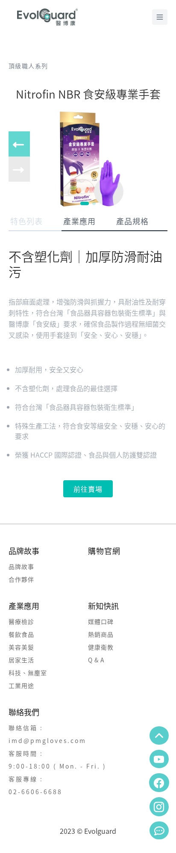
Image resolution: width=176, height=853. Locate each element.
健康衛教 (101, 647)
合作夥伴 (21, 579)
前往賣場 (88, 489)
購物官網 (104, 550)
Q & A (96, 660)
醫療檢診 (21, 621)
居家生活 (21, 660)
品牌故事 (21, 566)
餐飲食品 (21, 634)
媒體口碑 (101, 621)
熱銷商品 (101, 634)
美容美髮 (21, 647)
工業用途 (21, 685)
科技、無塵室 (28, 672)
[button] (84, 203)
